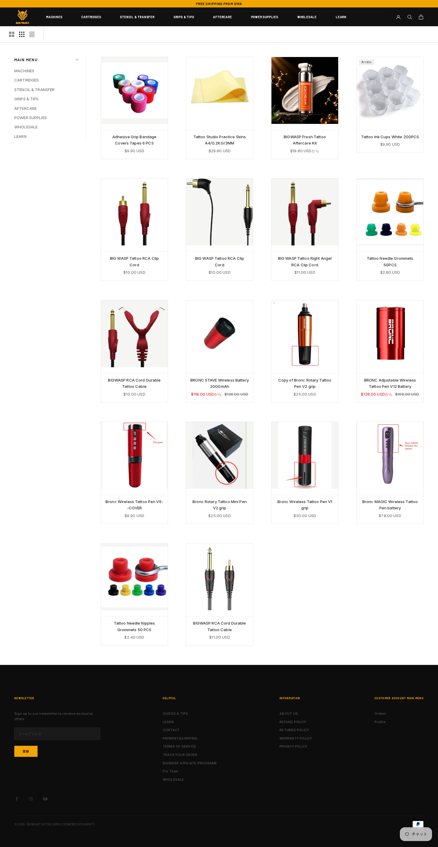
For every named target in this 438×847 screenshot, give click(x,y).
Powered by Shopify (78, 824)
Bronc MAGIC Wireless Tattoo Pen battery (390, 504)
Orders (380, 713)
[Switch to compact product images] (32, 34)
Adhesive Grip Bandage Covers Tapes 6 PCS (134, 139)
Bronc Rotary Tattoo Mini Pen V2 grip (219, 504)
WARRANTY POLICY (295, 738)
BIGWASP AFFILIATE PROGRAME (190, 763)
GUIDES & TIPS (175, 713)
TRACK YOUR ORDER (180, 755)
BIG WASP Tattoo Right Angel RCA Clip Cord (305, 261)
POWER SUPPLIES (264, 17)
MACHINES (54, 17)
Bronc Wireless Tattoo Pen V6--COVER (134, 504)
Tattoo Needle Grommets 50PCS (390, 261)
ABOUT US (288, 713)
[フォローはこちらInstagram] (31, 799)
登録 (26, 751)
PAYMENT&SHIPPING (180, 738)
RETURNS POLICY (294, 730)
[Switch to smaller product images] (21, 34)
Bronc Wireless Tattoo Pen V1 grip (305, 504)
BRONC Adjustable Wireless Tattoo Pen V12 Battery (390, 383)
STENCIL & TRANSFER (137, 17)
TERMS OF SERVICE (179, 746)
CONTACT (171, 730)
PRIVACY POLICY (293, 746)
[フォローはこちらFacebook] (16, 799)
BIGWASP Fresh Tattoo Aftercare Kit (305, 139)
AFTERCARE (222, 17)
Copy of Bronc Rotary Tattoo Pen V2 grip (305, 383)
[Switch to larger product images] (11, 34)
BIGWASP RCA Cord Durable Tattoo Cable (134, 383)
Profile (380, 722)
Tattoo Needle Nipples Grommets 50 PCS (134, 626)
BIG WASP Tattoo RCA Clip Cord (134, 261)
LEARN (341, 17)
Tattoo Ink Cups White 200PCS (390, 136)
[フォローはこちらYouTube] (45, 799)
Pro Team (170, 771)
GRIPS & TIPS (184, 17)
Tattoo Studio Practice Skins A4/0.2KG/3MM (219, 139)
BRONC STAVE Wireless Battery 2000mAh (219, 383)
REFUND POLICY (292, 722)
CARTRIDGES (91, 17)
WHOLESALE (307, 17)
